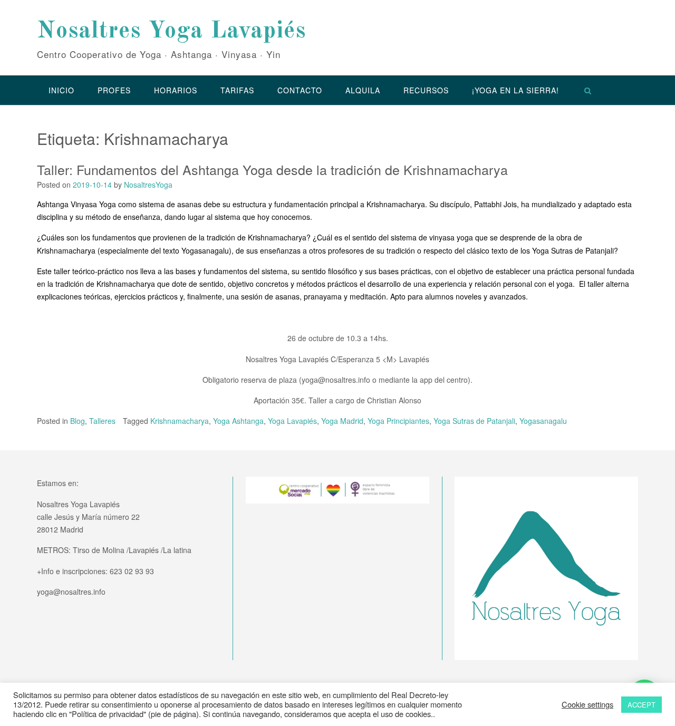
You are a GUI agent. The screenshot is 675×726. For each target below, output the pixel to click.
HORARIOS (175, 90)
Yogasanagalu (543, 420)
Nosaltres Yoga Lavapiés (171, 31)
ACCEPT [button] (641, 705)
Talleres (102, 420)
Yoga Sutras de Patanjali (474, 420)
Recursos (426, 90)
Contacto (299, 90)
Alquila (362, 90)
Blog (77, 420)
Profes (114, 90)
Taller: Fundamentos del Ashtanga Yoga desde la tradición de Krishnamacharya (272, 169)
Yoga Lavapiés (292, 420)
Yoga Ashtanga (238, 420)
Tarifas (237, 90)
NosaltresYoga (148, 184)
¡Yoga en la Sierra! (515, 90)
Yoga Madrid (342, 420)
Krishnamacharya (179, 420)
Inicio (61, 90)
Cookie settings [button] (587, 704)
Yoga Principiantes (398, 420)
